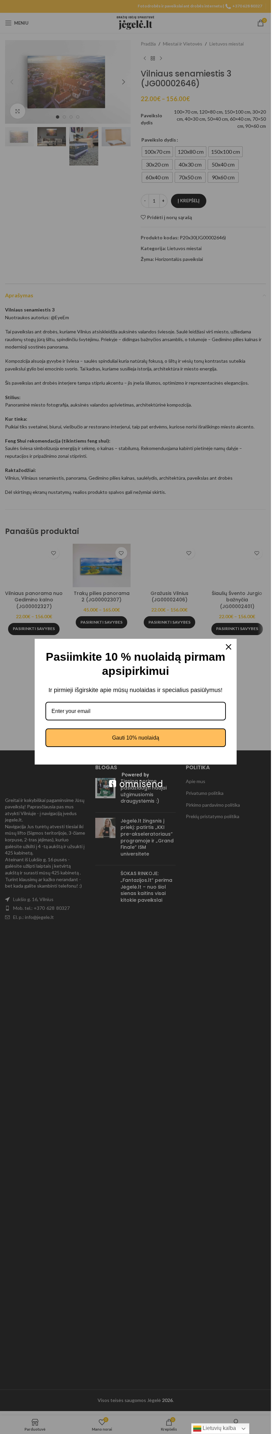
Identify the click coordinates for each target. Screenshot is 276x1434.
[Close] (228, 647)
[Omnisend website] (136, 780)
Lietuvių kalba (218, 1428)
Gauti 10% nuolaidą (135, 738)
